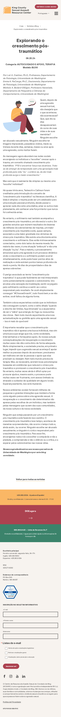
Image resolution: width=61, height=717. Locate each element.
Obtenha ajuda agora (46, 7)
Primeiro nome (8, 620)
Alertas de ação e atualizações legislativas (21, 648)
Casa (21, 26)
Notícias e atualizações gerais (17, 652)
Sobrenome (6, 631)
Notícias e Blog (33, 26)
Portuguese (43, 13)
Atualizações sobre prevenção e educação (21, 657)
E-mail (6, 609)
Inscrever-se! (11, 666)
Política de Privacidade (12, 702)
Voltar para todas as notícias (30, 479)
